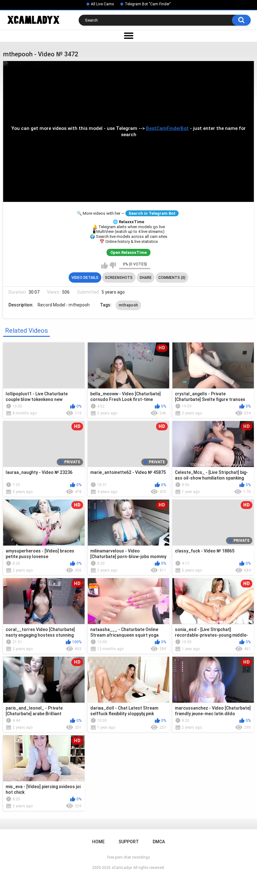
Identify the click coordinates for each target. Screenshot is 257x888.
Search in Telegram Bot (152, 213)
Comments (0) (172, 277)
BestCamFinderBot (167, 128)
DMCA (159, 841)
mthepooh (128, 305)
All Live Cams (102, 4)
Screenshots (119, 277)
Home (98, 841)
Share (145, 277)
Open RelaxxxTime (128, 252)
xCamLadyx (122, 867)
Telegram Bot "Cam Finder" (148, 4)
